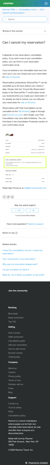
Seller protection (15, 337)
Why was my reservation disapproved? (20, 264)
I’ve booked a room (27, 9)
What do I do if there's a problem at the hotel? (23, 275)
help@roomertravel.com (35, 188)
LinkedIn (12, 197)
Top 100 (12, 321)
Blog (10, 392)
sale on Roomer (12, 77)
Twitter (8, 197)
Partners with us (15, 384)
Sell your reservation (17, 345)
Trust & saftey (14, 407)
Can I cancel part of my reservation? (19, 259)
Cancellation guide (16, 341)
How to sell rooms (16, 349)
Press (11, 388)
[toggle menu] (46, 3)
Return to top (8, 233)
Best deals (13, 313)
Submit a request (35, 224)
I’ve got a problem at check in (15, 269)
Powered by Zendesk (38, 463)
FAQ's (10, 411)
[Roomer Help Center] (7, 2)
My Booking (24, 111)
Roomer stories (15, 353)
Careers (12, 372)
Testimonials (14, 357)
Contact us (13, 403)
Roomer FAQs (8, 9)
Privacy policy (14, 376)
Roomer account (14, 115)
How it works (14, 333)
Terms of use (14, 380)
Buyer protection (15, 317)
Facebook (4, 197)
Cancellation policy (16, 415)
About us (12, 368)
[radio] (18, 210)
